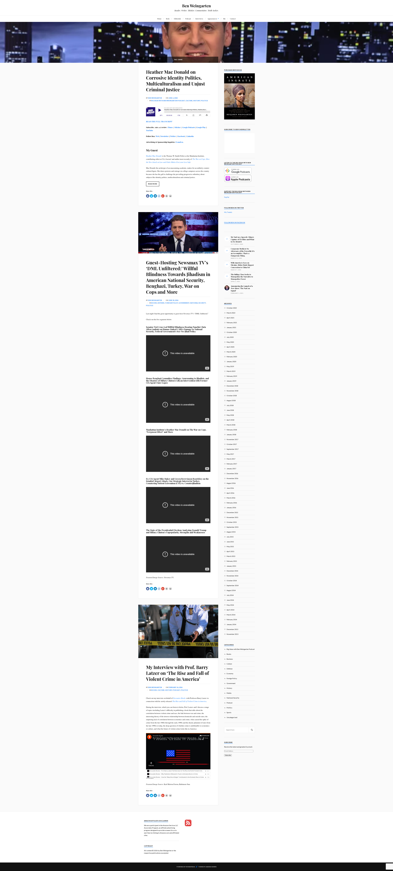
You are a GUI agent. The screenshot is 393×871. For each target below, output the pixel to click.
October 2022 (232, 308)
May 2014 (230, 605)
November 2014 (232, 576)
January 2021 (231, 327)
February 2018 (232, 430)
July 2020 (230, 337)
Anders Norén (211, 867)
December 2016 (232, 473)
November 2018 (232, 391)
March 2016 (231, 498)
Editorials (177, 19)
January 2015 (231, 566)
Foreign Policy (171, 303)
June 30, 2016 (173, 300)
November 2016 (232, 478)
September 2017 (232, 449)
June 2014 (230, 600)
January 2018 (231, 434)
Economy (230, 673)
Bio (224, 19)
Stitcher (177, 127)
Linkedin (190, 136)
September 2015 (232, 527)
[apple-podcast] (238, 181)
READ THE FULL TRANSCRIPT (159, 121)
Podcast (188, 19)
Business (230, 659)
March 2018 (231, 425)
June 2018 (230, 410)
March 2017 (231, 459)
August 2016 (231, 483)
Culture (189, 100)
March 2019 (231, 371)
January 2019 (231, 381)
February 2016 (232, 503)
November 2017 (232, 439)
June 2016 (230, 488)
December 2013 (232, 629)
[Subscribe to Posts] (188, 826)
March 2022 (231, 313)
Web (157, 136)
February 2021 (232, 322)
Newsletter (164, 136)
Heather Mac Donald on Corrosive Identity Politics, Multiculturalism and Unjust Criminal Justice (175, 80)
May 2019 (230, 366)
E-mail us (179, 142)
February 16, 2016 (175, 687)
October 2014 (232, 580)
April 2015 (230, 551)
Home (159, 19)
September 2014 (232, 585)
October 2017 (232, 444)
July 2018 (230, 405)
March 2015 (231, 556)
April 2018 (230, 420)
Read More (152, 184)
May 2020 (230, 342)
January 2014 (231, 624)
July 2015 (230, 537)
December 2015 (232, 512)
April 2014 (230, 610)
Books (154, 303)
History (196, 100)
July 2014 (230, 595)
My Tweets (228, 212)
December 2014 (232, 571)
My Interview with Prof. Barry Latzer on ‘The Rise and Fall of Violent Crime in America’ (177, 673)
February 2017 (232, 464)
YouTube (149, 130)
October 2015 (232, 522)
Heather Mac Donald (153, 156)
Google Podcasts (188, 127)
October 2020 (232, 332)
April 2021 (230, 318)
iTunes (170, 127)
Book (167, 19)
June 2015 (230, 542)
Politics (204, 100)
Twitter (173, 136)
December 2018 (232, 386)
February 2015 (232, 561)
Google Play (201, 127)
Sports (229, 712)
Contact (233, 19)
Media (229, 693)
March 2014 (231, 615)
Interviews (199, 19)
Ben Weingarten (196, 5)
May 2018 (230, 415)
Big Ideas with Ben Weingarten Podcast (168, 100)
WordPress (190, 867)
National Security (198, 303)
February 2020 (232, 357)
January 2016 (231, 507)
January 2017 (231, 469)
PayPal (226, 197)
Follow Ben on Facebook (234, 222)
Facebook (181, 136)
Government (184, 303)
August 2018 (231, 400)
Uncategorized (232, 717)
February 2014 (232, 619)
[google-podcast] (238, 174)
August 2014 (231, 590)
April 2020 (230, 347)
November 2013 (232, 634)
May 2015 (230, 546)
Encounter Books (179, 698)
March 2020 (231, 352)
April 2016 (230, 493)
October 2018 (232, 395)
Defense (161, 303)
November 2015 (232, 517)
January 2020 (231, 361)
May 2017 (230, 454)
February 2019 (232, 376)
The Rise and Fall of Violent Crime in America (189, 701)
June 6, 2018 (172, 98)
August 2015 (231, 532)
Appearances (212, 19)
